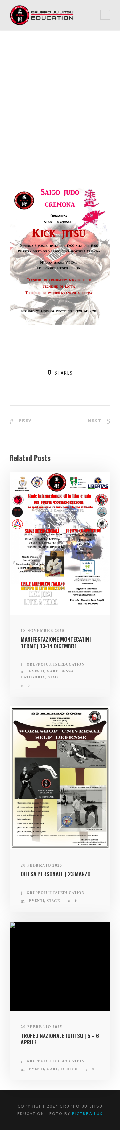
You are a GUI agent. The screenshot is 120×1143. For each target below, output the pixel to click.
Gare (52, 671)
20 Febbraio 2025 (41, 865)
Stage (42, 142)
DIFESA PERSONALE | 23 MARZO (56, 874)
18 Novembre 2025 (42, 630)
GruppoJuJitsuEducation (44, 134)
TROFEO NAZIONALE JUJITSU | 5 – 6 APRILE (60, 1039)
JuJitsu (69, 1068)
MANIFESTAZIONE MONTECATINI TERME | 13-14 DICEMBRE (56, 642)
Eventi (25, 142)
